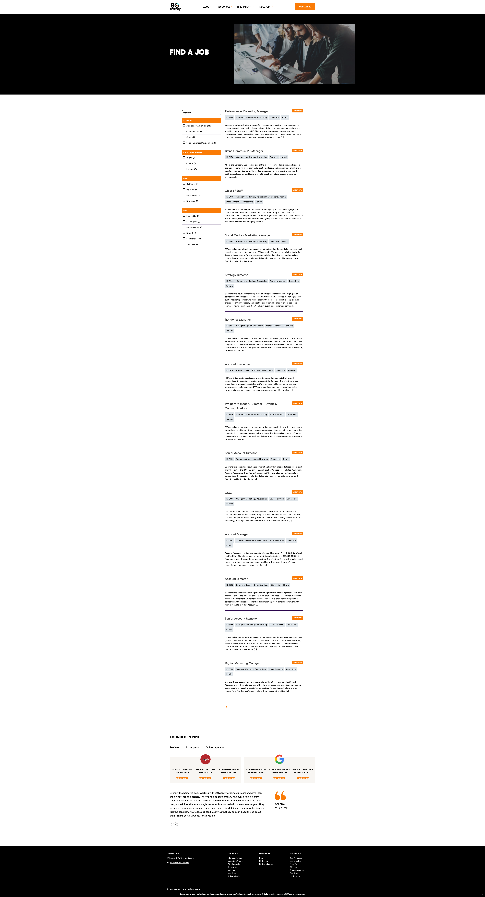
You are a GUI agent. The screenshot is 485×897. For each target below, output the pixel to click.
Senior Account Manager (241, 618)
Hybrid (191, 158)
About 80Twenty (235, 861)
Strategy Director (236, 275)
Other (190, 137)
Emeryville (192, 216)
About (207, 6)
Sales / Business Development (201, 143)
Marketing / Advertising (199, 126)
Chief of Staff (234, 190)
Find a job (264, 6)
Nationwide (295, 876)
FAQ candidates (266, 864)
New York (192, 201)
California (192, 184)
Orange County (297, 870)
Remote (191, 169)
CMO (228, 492)
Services (232, 873)
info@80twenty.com (185, 858)
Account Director (236, 579)
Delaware (192, 190)
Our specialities (235, 858)
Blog (261, 858)
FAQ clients (264, 861)
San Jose (294, 873)
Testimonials (234, 864)
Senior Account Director (241, 453)
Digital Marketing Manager (242, 663)
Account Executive (237, 364)
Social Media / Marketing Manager (248, 235)
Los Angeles (193, 221)
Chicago (293, 867)
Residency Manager (238, 319)
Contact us (305, 7)
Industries (232, 867)
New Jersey (193, 195)
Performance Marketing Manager (247, 111)
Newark (191, 233)
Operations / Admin (196, 131)
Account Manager (237, 534)
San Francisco (194, 239)
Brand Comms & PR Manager (244, 151)
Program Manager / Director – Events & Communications (251, 406)
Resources (224, 6)
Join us (231, 870)
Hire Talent (244, 6)
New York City (194, 227)
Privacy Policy (234, 876)
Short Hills (192, 244)
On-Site (191, 163)
